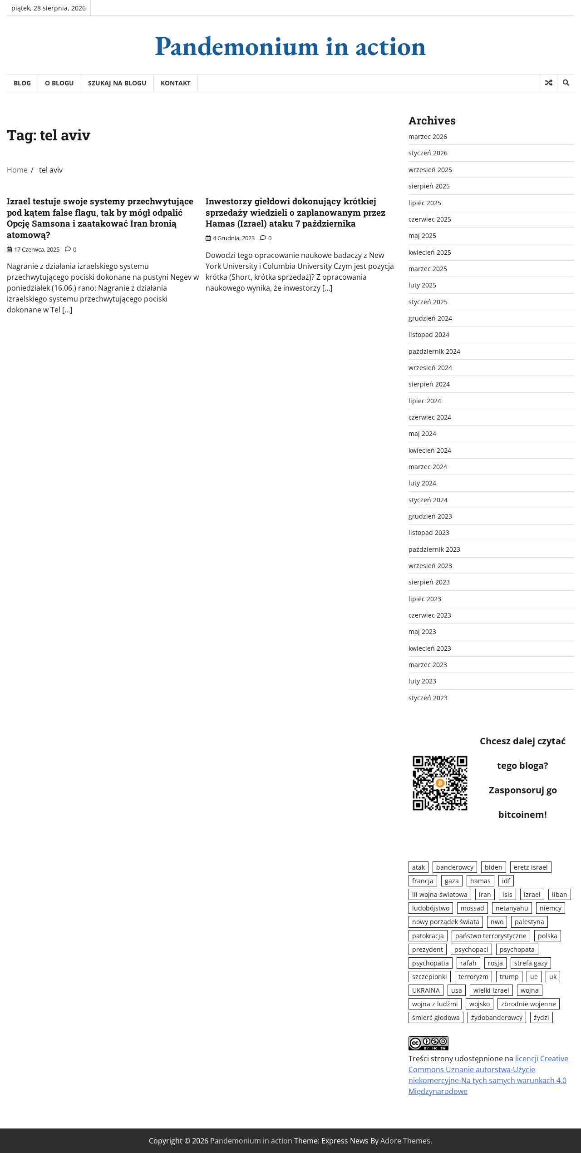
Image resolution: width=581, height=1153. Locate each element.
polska (547, 935)
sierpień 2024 (429, 384)
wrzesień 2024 (430, 367)
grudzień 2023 (430, 516)
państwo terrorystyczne (491, 935)
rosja (495, 963)
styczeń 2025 (428, 301)
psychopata (517, 949)
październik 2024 (434, 351)
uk (552, 976)
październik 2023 (434, 549)
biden (493, 867)
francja (422, 880)
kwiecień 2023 (430, 648)
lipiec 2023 (425, 598)
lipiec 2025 (425, 202)
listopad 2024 (429, 334)
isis (507, 894)
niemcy (550, 908)
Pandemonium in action (290, 45)
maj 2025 (422, 235)
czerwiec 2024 (430, 417)
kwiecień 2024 (430, 450)
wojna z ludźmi (435, 1004)
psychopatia (430, 963)
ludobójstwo (430, 908)
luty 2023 (422, 681)
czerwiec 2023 (430, 615)
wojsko (479, 1004)
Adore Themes (405, 1141)
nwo (497, 921)
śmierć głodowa (436, 1017)
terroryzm (473, 976)
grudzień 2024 (430, 318)
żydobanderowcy (496, 1017)
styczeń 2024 (428, 499)
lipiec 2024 (425, 400)
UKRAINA (426, 990)
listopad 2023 (429, 532)
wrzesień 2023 (430, 565)
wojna (530, 990)
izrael (532, 894)
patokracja (428, 935)
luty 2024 (422, 483)
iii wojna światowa (440, 894)
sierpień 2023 (429, 582)
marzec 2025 (428, 268)
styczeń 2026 (428, 152)
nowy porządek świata (445, 921)
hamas (480, 880)
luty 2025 (422, 285)
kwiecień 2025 (430, 252)
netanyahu (512, 908)
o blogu (59, 83)
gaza (452, 880)
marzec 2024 (428, 466)
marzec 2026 (428, 136)
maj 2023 (422, 631)
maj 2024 (422, 433)
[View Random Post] (548, 82)
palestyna (529, 921)
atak (418, 867)
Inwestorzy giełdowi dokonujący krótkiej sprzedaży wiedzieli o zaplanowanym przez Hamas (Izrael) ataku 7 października (295, 212)
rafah (468, 963)
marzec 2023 (428, 664)
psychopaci (471, 949)
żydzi (541, 1017)
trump (509, 976)
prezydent (427, 949)
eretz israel (531, 867)
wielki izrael (491, 990)
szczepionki (429, 976)
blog (22, 83)
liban (559, 894)
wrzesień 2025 (430, 169)
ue (534, 976)
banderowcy (454, 867)
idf (506, 880)
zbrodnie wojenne (528, 1004)
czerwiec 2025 (430, 219)
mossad (472, 908)
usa (456, 990)
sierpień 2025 (429, 186)
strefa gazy (530, 963)
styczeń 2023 (428, 697)
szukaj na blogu (117, 83)
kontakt (176, 83)
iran (485, 894)
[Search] (565, 82)
